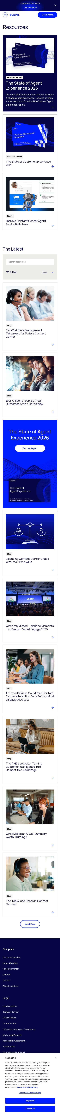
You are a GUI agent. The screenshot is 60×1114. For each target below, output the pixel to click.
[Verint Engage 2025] (30, 464)
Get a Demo (47, 14)
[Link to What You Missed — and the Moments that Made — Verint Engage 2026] (30, 610)
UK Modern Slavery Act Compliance (19, 1029)
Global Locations (10, 986)
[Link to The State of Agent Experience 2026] (30, 73)
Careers (6, 974)
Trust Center (9, 1046)
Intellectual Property (12, 1035)
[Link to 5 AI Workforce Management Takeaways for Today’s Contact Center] (30, 316)
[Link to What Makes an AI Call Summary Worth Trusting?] (30, 818)
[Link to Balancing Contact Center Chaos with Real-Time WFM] (30, 543)
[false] (55, 1058)
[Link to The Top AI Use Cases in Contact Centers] (30, 885)
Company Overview (12, 957)
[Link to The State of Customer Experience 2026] (30, 143)
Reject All (30, 1100)
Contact (6, 980)
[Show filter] (53, 272)
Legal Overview (10, 1006)
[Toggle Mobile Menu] (5, 14)
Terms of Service (10, 1012)
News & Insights (10, 963)
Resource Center (11, 968)
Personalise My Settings (14, 1052)
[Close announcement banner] (55, 5)
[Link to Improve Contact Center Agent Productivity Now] (30, 202)
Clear (44, 272)
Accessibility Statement (14, 1040)
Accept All (30, 1108)
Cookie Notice (9, 1023)
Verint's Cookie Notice (27, 1087)
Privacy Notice (9, 1017)
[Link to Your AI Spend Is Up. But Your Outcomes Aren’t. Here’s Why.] (30, 385)
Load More (30, 924)
